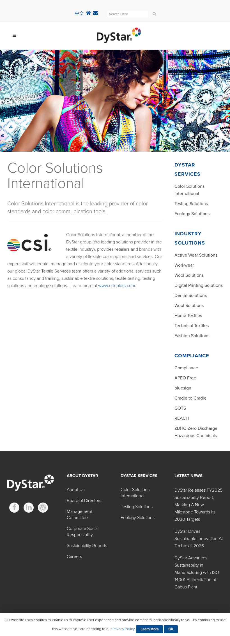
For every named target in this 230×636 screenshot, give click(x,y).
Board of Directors (84, 500)
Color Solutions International (135, 493)
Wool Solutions (189, 275)
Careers (74, 556)
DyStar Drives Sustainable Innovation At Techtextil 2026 (198, 539)
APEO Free (185, 378)
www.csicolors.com (116, 285)
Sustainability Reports (87, 545)
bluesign (182, 388)
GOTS (180, 408)
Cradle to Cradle (190, 398)
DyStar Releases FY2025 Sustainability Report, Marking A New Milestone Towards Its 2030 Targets (198, 504)
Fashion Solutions (191, 336)
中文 (79, 13)
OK (170, 629)
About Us (75, 489)
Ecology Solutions (192, 214)
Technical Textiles (191, 325)
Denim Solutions (190, 295)
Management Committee (79, 514)
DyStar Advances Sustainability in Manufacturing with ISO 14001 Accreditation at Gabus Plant (196, 572)
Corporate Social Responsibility (82, 532)
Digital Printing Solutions (198, 285)
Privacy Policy (123, 629)
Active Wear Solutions (195, 255)
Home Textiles (188, 315)
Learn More (149, 629)
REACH (181, 418)
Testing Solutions (191, 203)
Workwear (184, 265)
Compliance (186, 368)
